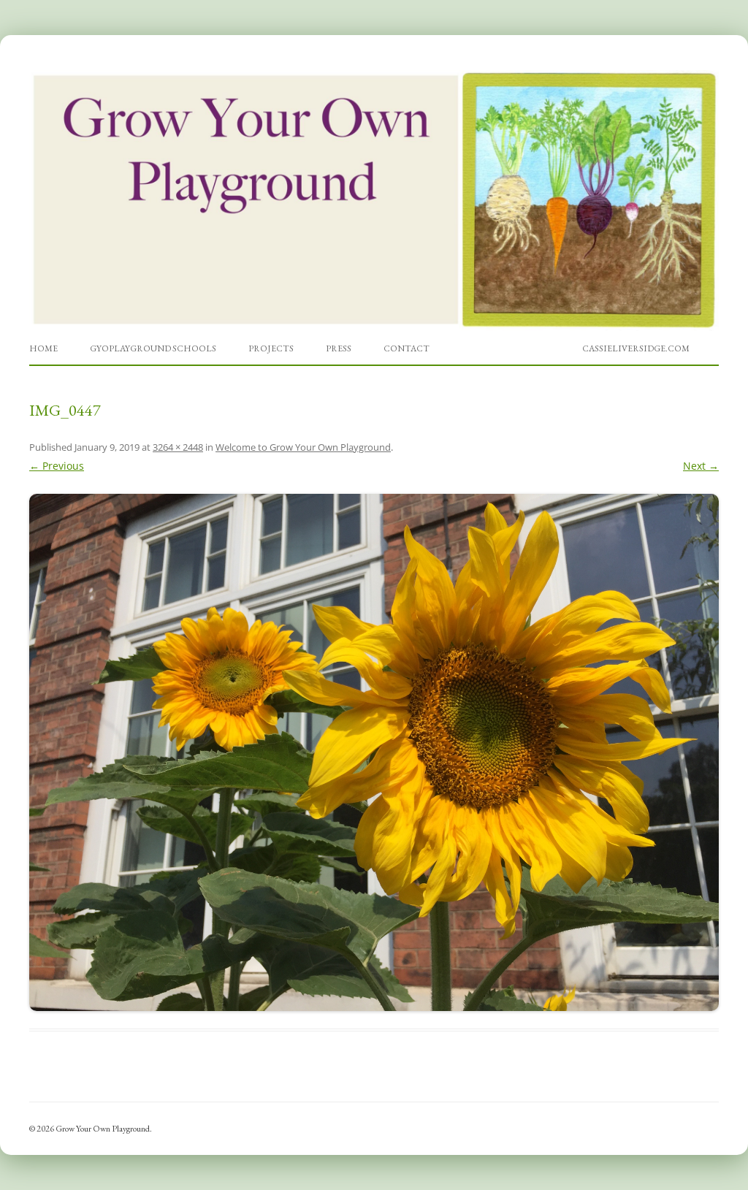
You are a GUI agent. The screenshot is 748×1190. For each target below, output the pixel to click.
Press (338, 348)
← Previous (56, 466)
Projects (271, 348)
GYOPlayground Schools (153, 348)
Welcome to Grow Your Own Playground (303, 447)
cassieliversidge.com (636, 348)
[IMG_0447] (374, 752)
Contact (406, 348)
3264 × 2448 (178, 447)
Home (43, 348)
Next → (701, 466)
